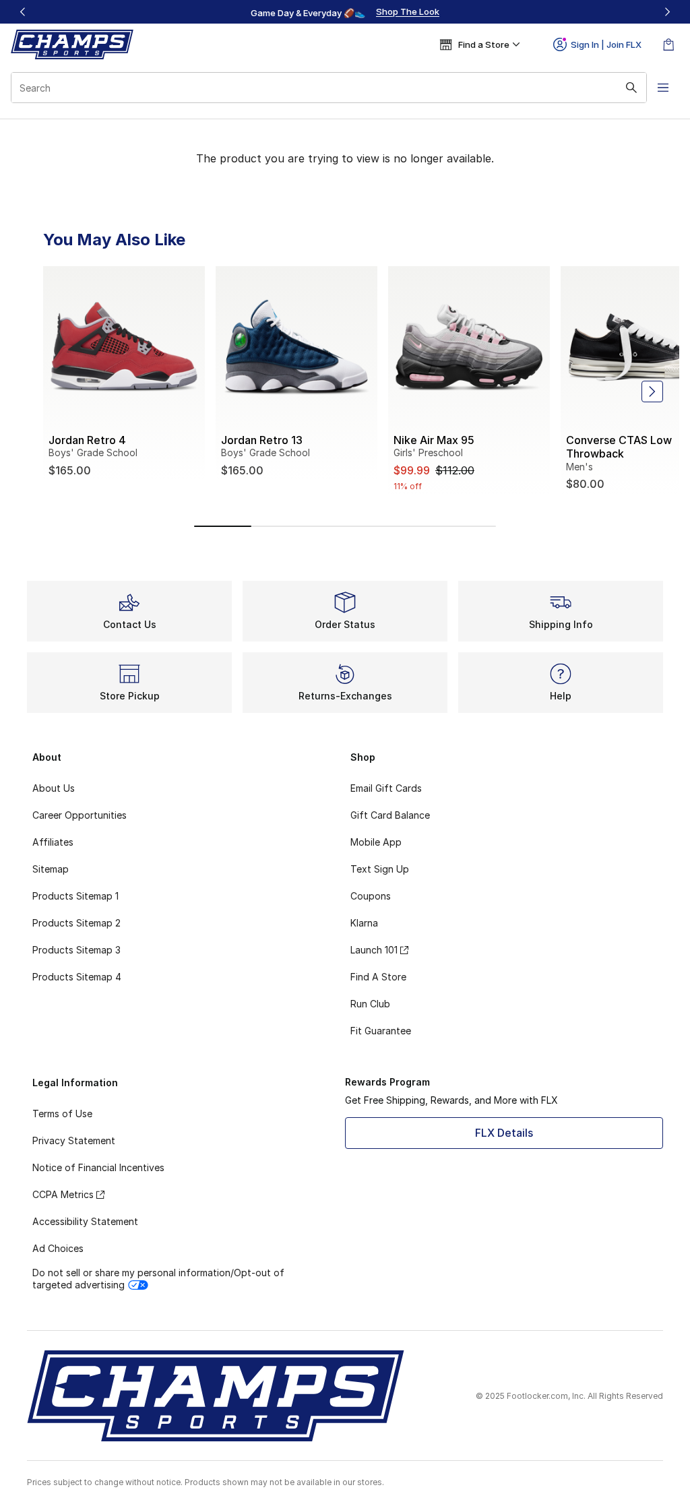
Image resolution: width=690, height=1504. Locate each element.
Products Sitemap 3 (76, 949)
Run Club (370, 1003)
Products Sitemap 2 (76, 923)
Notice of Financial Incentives (98, 1167)
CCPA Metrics (63, 1194)
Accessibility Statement (85, 1221)
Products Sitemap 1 (75, 896)
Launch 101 (374, 949)
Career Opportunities (79, 815)
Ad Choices (58, 1248)
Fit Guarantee (380, 1030)
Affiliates (52, 842)
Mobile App (376, 842)
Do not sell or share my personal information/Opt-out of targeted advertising (158, 1278)
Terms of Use (62, 1113)
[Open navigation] (663, 87)
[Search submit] (631, 87)
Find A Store (378, 976)
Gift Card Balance (390, 815)
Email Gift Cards (386, 788)
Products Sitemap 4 (76, 976)
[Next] (667, 12)
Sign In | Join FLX (606, 44)
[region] (345, 12)
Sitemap (50, 869)
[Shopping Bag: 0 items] (668, 44)
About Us (53, 788)
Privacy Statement (73, 1140)
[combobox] (328, 87)
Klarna (364, 923)
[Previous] (23, 12)
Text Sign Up (379, 869)
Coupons (370, 896)
